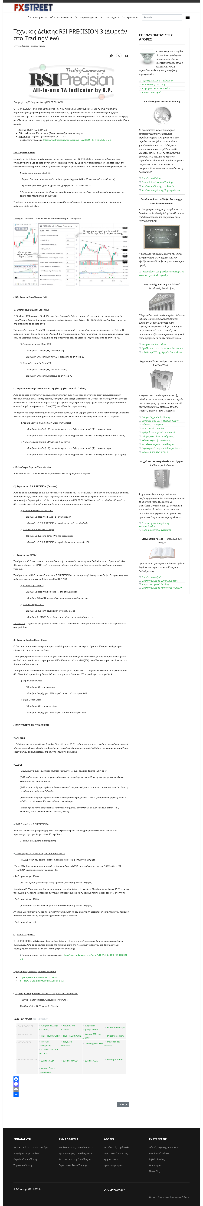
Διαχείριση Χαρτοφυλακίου (156, 88)
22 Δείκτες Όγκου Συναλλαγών (158, 444)
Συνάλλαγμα (110, 17)
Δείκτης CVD (47, 1060)
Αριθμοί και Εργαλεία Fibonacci (158, 432)
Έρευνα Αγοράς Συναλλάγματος (75, 1153)
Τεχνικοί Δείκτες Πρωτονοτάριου (29, 45)
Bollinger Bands (115, 1059)
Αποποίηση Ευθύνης (180, 1197)
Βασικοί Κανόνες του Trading (157, 182)
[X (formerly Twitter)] (119, 55)
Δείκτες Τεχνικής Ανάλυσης (156, 440)
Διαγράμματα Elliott (94, 1043)
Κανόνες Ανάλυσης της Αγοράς (158, 186)
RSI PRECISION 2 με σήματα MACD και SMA (41, 980)
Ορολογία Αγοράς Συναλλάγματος (159, 580)
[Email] (71, 1089)
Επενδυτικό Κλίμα (151, 178)
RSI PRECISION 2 (72, 1036)
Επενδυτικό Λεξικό (116, 1027)
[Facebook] (111, 55)
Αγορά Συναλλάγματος (116, 1153)
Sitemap (152, 1197)
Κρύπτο (131, 17)
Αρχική (36, 17)
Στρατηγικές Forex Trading (73, 1165)
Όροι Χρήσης (163, 1197)
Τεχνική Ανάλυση (151, 80)
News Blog (154, 1171)
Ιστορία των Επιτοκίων (154, 344)
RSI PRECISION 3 (50, 1036)
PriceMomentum (115, 1036)
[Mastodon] (71, 1084)
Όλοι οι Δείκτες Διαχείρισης (156, 529)
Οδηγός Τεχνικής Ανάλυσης (156, 417)
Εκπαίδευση (63, 17)
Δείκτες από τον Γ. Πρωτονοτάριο (30, 1147)
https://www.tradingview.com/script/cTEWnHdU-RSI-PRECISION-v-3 (77, 140)
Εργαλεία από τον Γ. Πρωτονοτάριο (160, 420)
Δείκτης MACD (70, 1060)
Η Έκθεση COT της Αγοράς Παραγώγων (162, 352)
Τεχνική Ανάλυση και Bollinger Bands (162, 448)
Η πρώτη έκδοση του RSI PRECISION (38, 977)
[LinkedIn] (126, 55)
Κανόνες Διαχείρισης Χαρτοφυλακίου (161, 190)
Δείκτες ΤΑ (168, 80)
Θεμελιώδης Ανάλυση (153, 84)
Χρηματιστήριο (86, 17)
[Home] (147, 1190)
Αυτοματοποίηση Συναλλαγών (75, 1159)
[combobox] (162, 17)
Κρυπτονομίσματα (113, 1165)
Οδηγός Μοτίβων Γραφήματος (158, 436)
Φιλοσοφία (155, 1165)
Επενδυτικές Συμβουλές (116, 1147)
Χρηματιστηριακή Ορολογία (156, 584)
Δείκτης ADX (91, 1060)
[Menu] (188, 17)
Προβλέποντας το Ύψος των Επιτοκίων (162, 348)
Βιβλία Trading (157, 1159)
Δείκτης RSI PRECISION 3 (155, 452)
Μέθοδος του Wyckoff (153, 424)
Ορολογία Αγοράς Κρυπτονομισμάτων (162, 587)
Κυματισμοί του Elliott (153, 428)
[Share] (71, 1094)
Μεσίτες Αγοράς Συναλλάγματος (76, 1147)
